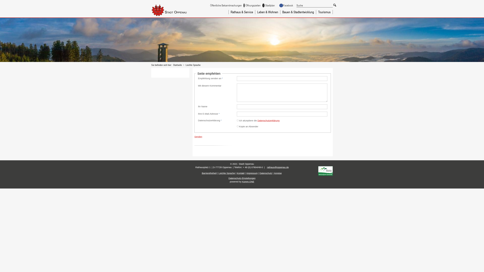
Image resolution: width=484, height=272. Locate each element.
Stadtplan (270, 5)
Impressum (252, 173)
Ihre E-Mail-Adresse (209, 114)
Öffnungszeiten (253, 5)
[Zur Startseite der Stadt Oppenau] (174, 16)
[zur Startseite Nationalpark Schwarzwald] (325, 175)
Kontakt (241, 173)
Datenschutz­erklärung (210, 120)
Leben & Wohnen (267, 12)
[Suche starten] (334, 5)
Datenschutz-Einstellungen (242, 178)
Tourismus (324, 12)
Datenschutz (266, 173)
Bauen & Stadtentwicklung (298, 12)
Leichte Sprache (193, 64)
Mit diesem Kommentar (209, 85)
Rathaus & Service (242, 12)
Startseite (177, 64)
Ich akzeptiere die (259, 120)
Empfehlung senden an (210, 78)
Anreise (278, 173)
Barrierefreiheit (209, 173)
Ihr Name (202, 106)
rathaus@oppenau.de (278, 167)
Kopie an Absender (248, 126)
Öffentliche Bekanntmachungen (226, 5)
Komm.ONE (248, 181)
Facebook (288, 5)
